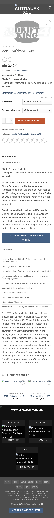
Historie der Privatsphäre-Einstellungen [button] (27, 498)
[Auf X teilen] (14, 140)
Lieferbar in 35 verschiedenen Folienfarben (23, 93)
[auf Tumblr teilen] (39, 140)
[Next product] (4, 59)
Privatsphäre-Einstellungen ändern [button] (27, 496)
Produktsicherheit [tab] (12, 162)
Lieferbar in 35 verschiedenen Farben (26, 237)
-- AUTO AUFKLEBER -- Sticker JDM (26, 134)
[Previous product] (10, 59)
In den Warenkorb (30, 121)
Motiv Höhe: (7, 101)
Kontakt (42, 494)
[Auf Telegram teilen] (44, 140)
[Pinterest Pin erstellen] (29, 140)
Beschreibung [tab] (9, 157)
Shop (14, 46)
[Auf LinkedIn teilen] (34, 140)
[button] (3, 9)
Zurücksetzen (46, 97)
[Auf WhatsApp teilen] (4, 140)
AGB (7, 492)
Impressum (16, 492)
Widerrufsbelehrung (18, 494)
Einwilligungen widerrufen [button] (27, 500)
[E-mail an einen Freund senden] (24, 140)
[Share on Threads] (19, 140)
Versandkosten (23, 70)
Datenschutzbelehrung (36, 492)
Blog (34, 494)
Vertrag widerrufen (26, 510)
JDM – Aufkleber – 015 (14, 396)
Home (5, 46)
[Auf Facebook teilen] (9, 140)
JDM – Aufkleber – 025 (40, 396)
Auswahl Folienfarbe (11, 110)
